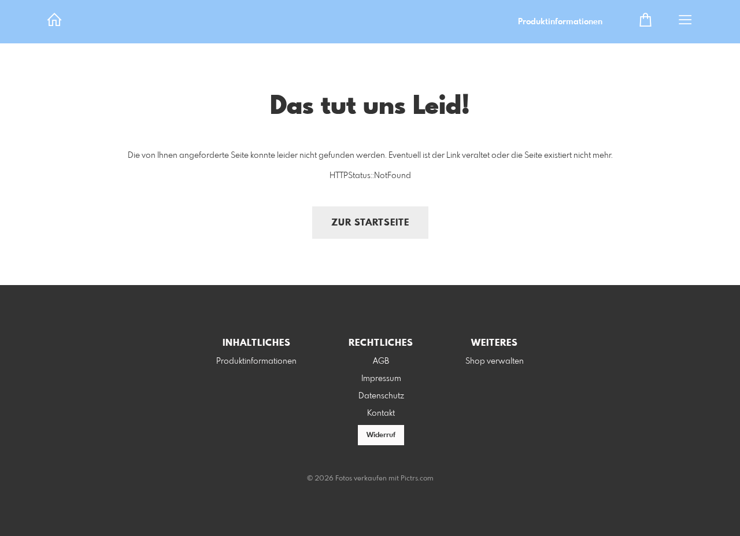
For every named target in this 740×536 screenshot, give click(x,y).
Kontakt (381, 413)
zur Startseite (370, 223)
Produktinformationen (560, 22)
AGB (381, 361)
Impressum (381, 379)
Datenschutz (381, 396)
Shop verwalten (494, 361)
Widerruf (381, 435)
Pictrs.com (417, 478)
